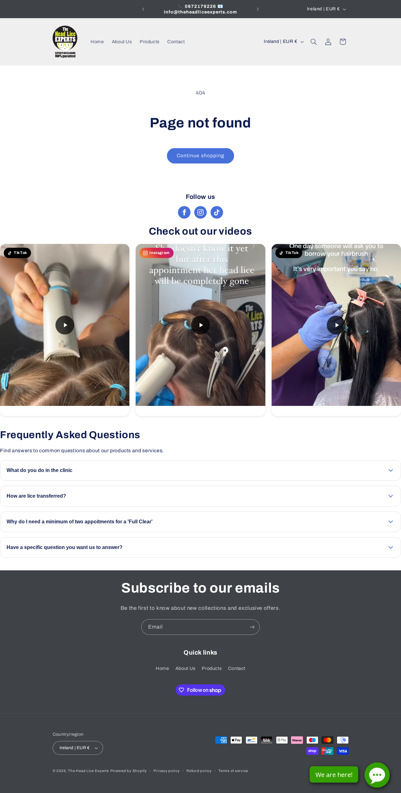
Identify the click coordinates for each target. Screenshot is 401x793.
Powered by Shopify (128, 771)
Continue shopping (200, 155)
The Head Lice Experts (88, 771)
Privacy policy (167, 771)
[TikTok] (217, 212)
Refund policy (199, 771)
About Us (185, 668)
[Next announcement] (258, 9)
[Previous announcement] (143, 9)
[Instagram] (200, 212)
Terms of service (233, 771)
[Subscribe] (252, 627)
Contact (236, 668)
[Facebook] (184, 212)
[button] (313, 41)
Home (162, 668)
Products (211, 668)
